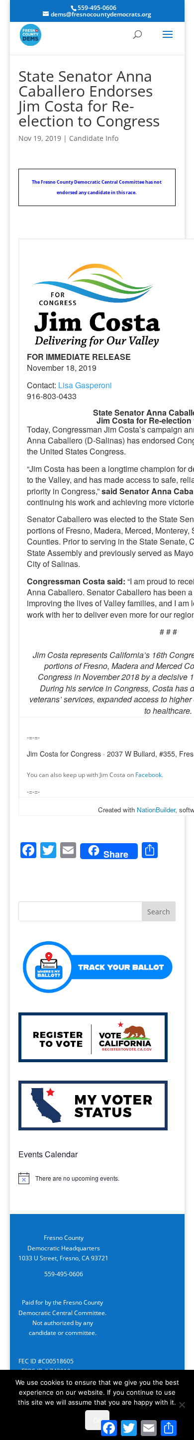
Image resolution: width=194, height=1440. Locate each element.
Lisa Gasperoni (85, 385)
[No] (182, 1405)
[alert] (97, 1178)
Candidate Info (93, 138)
